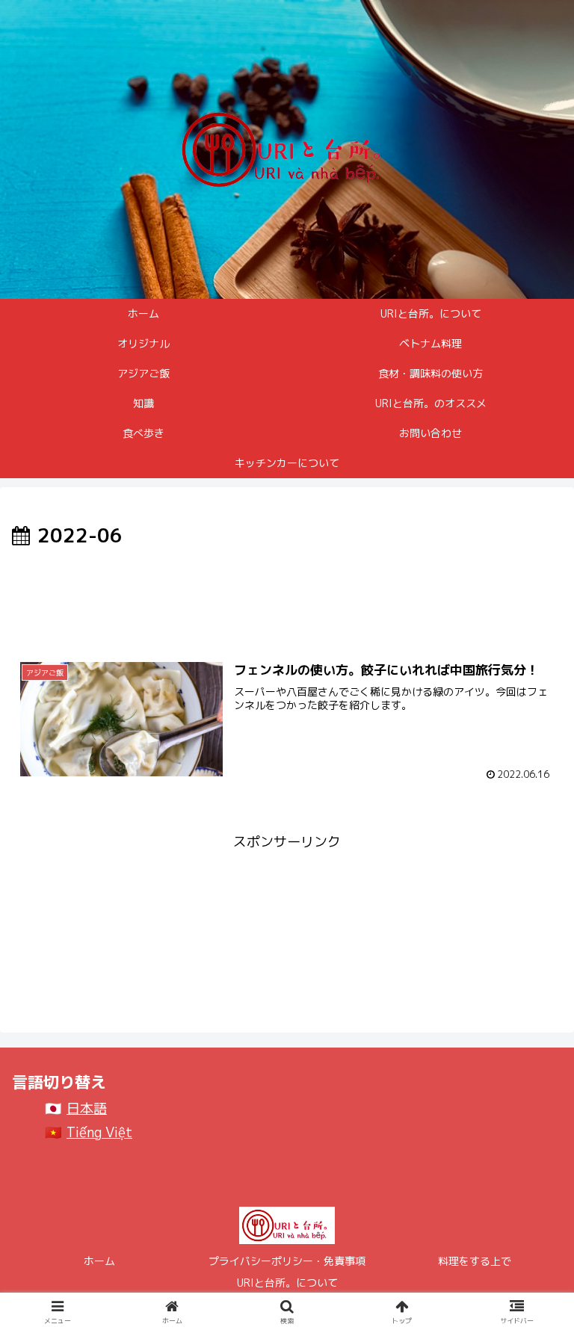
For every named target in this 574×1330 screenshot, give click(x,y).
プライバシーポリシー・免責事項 (287, 1261)
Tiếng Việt (99, 1132)
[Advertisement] (287, 594)
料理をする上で (474, 1261)
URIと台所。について (287, 1282)
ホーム (99, 1261)
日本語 (87, 1108)
